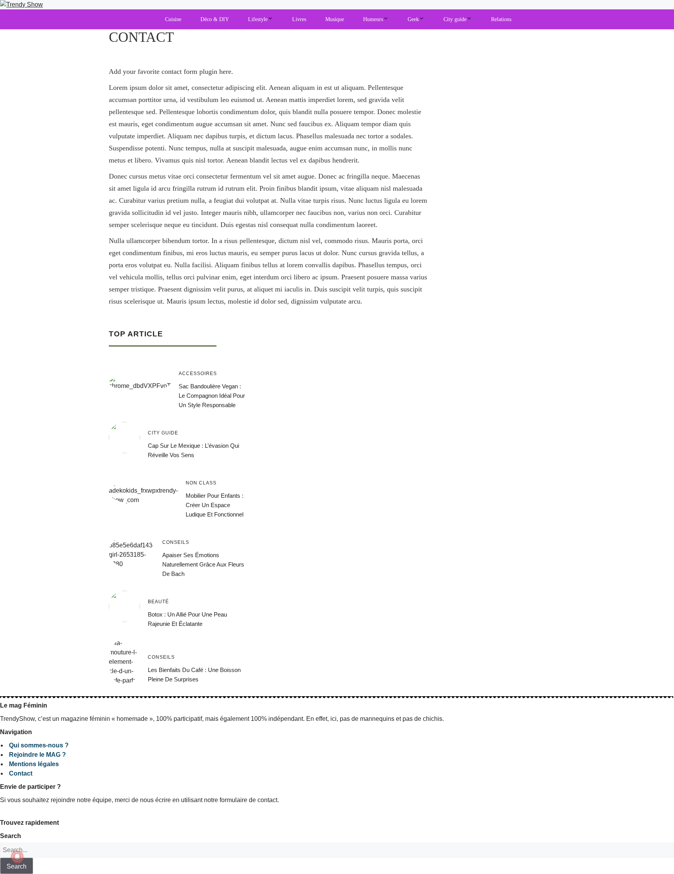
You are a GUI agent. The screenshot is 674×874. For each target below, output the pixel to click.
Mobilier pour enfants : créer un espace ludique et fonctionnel (214, 505)
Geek (413, 19)
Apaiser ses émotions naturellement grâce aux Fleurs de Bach (203, 564)
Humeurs (373, 19)
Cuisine (173, 19)
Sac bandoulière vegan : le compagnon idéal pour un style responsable (212, 395)
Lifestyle (258, 19)
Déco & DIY (214, 19)
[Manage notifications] (17, 857)
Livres (299, 19)
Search (10, 836)
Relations (501, 19)
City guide (454, 19)
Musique (334, 19)
